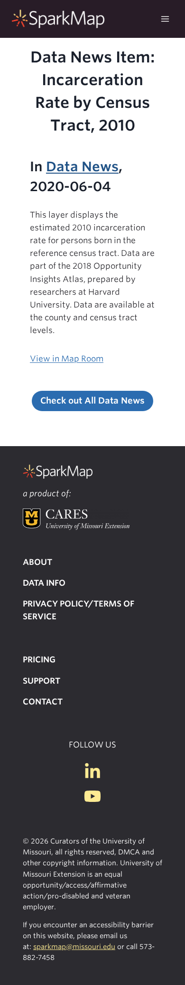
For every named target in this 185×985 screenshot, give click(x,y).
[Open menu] (165, 18)
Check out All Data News (92, 400)
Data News (82, 166)
